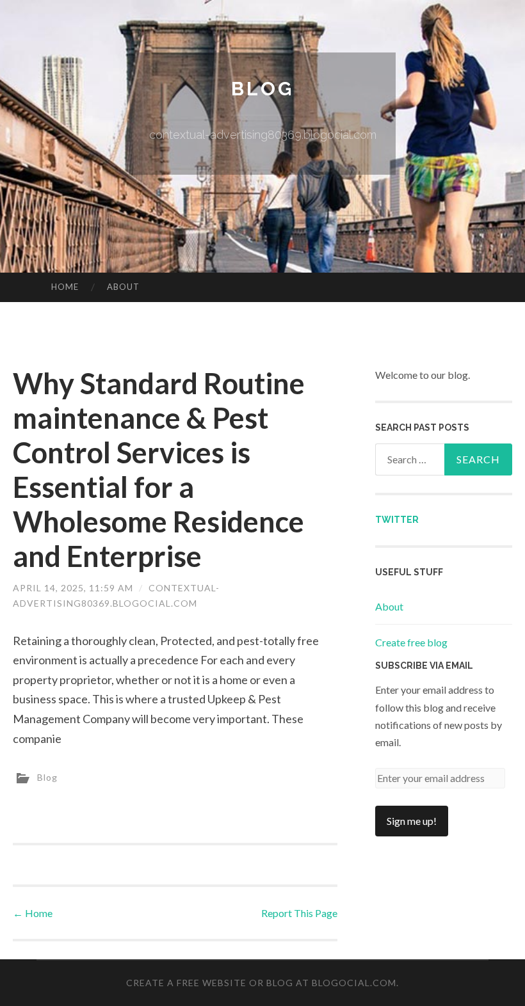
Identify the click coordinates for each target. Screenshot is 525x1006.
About (123, 287)
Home (65, 287)
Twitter (397, 520)
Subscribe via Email (424, 665)
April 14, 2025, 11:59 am (73, 587)
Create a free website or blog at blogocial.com (261, 982)
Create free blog (411, 642)
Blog (262, 88)
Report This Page (299, 913)
